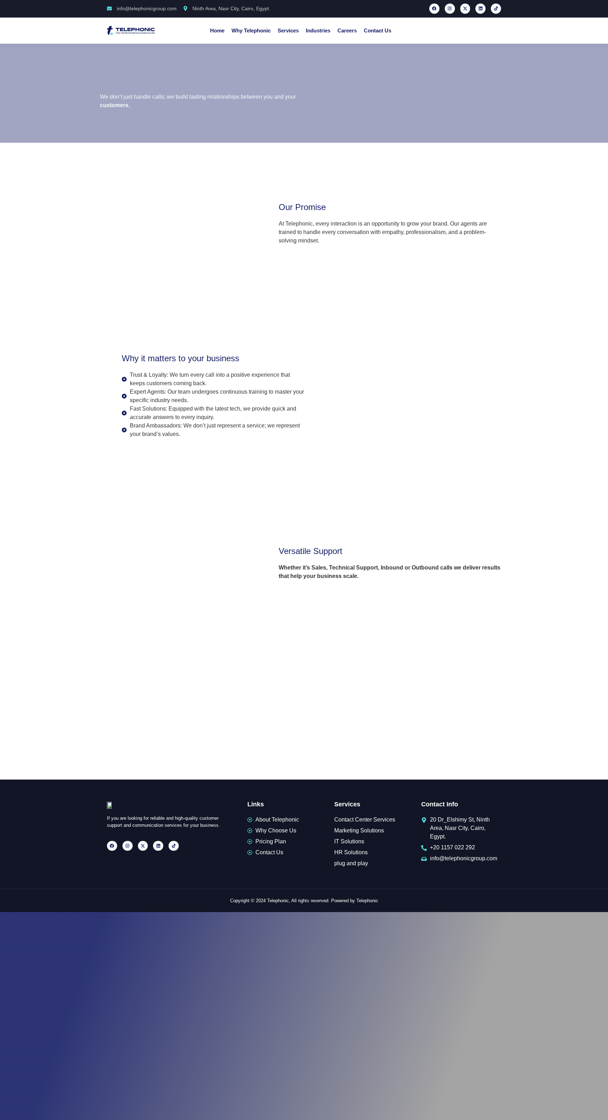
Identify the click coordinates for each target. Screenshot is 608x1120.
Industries (318, 30)
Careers (347, 30)
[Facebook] (434, 9)
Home (217, 30)
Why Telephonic (251, 30)
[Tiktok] (496, 9)
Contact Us (377, 30)
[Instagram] (450, 9)
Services (288, 30)
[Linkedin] (480, 9)
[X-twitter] (465, 9)
